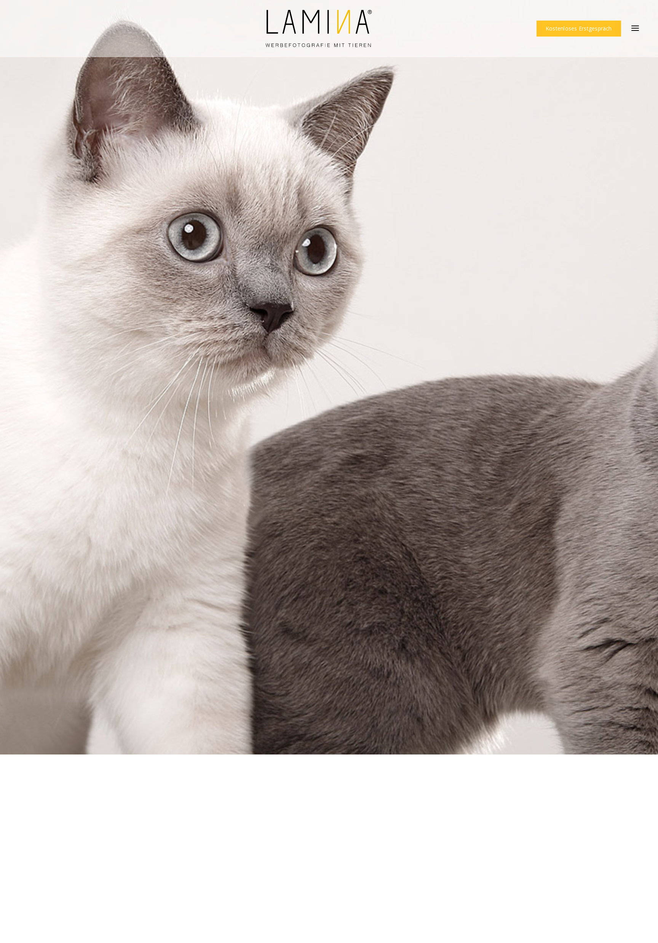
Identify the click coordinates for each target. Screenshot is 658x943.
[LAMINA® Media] (320, 28)
